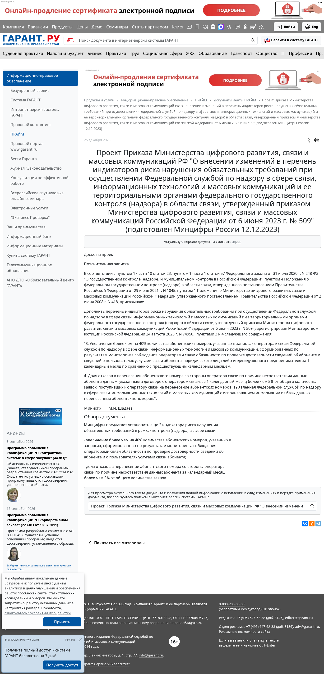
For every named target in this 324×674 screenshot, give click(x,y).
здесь (236, 241)
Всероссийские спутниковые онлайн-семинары (37, 195)
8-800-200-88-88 (232, 604)
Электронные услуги (29, 208)
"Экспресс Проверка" (30, 217)
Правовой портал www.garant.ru (26, 146)
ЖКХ (190, 53)
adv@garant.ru (307, 626)
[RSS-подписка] (261, 27)
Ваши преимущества (26, 227)
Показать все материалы (119, 542)
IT (283, 53)
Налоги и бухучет (65, 53)
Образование (213, 53)
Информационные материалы (35, 246)
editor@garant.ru (299, 617)
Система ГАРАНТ (25, 100)
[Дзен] (213, 26)
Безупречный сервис (29, 90)
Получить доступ (62, 665)
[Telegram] (318, 523)
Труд (134, 53)
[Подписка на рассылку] (189, 27)
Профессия (300, 53)
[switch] (70, 40)
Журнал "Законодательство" (36, 168)
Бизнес (95, 53)
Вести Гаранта (23, 158)
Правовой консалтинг (30, 124)
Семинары (117, 27)
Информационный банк (29, 236)
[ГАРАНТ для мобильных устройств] (197, 27)
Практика (116, 53)
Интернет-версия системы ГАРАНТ (35, 112)
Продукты (62, 27)
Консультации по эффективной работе (39, 180)
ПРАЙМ (17, 134)
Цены (82, 27)
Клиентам (182, 27)
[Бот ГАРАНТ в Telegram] (237, 27)
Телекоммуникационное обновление (29, 267)
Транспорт (241, 53)
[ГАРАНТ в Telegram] (229, 27)
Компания (13, 27)
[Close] (80, 639)
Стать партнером (150, 27)
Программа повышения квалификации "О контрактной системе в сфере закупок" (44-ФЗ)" (37, 453)
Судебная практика (23, 53)
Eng (315, 26)
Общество (267, 53)
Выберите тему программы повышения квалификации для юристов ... (39, 567)
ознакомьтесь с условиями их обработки (38, 613)
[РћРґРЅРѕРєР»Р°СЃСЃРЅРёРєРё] (312, 523)
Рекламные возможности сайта (244, 631)
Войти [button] (289, 26)
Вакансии (38, 27)
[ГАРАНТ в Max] (221, 27)
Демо (97, 27)
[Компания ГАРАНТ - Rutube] (253, 27)
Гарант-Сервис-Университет (105, 664)
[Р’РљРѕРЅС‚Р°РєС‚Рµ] (305, 523)
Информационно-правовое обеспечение (32, 78)
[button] (291, 40)
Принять (62, 621)
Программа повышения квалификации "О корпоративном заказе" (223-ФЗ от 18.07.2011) (37, 520)
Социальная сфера (162, 53)
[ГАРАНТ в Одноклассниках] (245, 27)
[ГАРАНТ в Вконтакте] (205, 27)
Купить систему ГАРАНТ (28, 255)
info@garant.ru (151, 655)
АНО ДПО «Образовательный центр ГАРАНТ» (40, 282)
